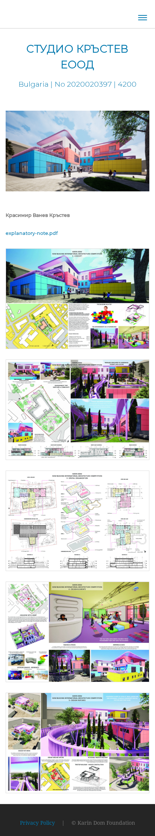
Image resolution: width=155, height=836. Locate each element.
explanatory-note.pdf (32, 233)
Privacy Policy (37, 823)
